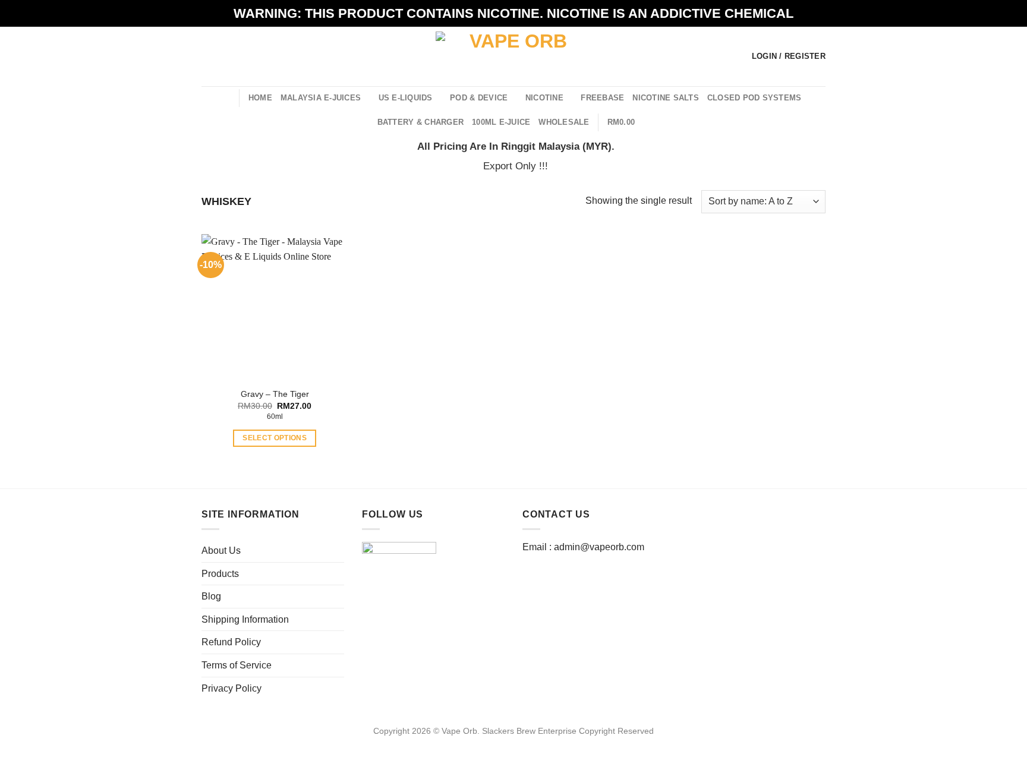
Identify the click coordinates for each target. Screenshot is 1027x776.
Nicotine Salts (665, 97)
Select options (274, 437)
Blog (211, 596)
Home (260, 97)
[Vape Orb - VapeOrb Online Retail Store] (514, 56)
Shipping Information (245, 619)
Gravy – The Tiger (275, 394)
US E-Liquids (406, 97)
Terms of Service (236, 665)
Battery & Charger (420, 122)
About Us (221, 550)
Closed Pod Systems (754, 97)
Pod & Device (479, 97)
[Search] (225, 97)
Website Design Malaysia (514, 744)
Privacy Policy (231, 688)
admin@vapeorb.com (599, 547)
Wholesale (563, 122)
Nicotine (544, 97)
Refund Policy (231, 642)
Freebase (602, 97)
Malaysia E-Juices (321, 97)
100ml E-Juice (501, 122)
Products (220, 574)
